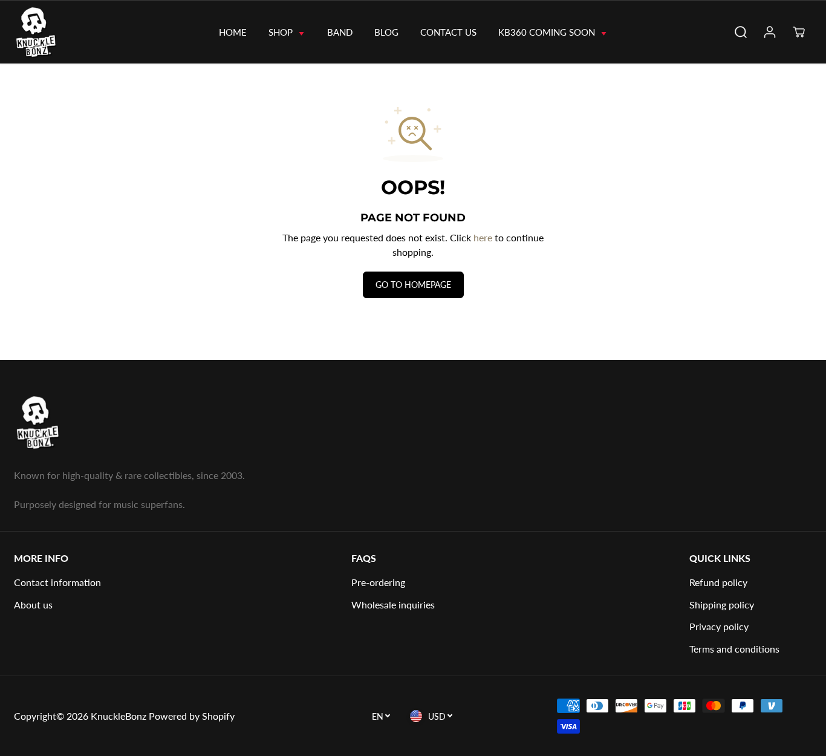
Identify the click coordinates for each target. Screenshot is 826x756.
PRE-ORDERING (378, 582)
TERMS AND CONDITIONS (734, 648)
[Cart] (798, 32)
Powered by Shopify (192, 716)
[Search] (740, 32)
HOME (233, 32)
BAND (340, 32)
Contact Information (57, 582)
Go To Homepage (413, 284)
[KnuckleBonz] (57, 32)
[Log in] (769, 32)
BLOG (386, 32)
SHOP (281, 32)
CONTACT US (448, 32)
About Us (33, 604)
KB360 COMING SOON (547, 32)
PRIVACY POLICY (719, 626)
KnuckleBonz (118, 716)
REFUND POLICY (718, 582)
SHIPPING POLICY (721, 604)
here (482, 237)
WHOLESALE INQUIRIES (393, 604)
